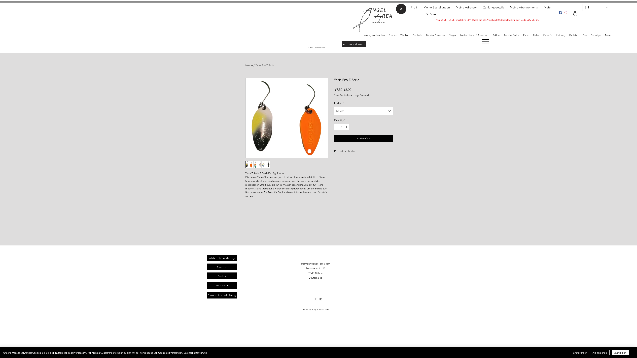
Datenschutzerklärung (195, 352)
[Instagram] (565, 12)
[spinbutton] (342, 127)
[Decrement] (337, 127)
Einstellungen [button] (580, 352)
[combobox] (363, 111)
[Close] (633, 352)
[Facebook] (560, 12)
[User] (401, 9)
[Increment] (347, 127)
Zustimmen (620, 352)
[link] (575, 13)
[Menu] (485, 41)
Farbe (339, 103)
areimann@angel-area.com (315, 263)
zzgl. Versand (362, 95)
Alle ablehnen (600, 352)
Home (249, 65)
